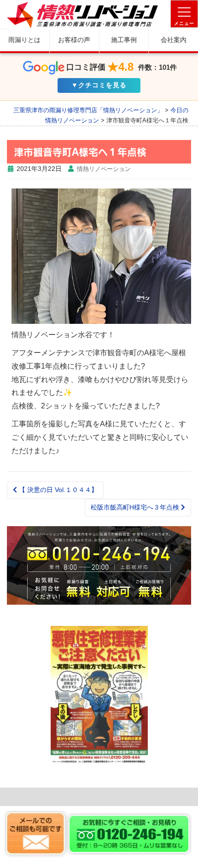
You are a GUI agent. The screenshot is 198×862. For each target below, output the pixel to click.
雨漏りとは (24, 39)
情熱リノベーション (104, 168)
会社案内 (173, 39)
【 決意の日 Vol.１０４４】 (57, 489)
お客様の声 (74, 39)
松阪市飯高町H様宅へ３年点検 (136, 507)
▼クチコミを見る (99, 85)
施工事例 (124, 39)
